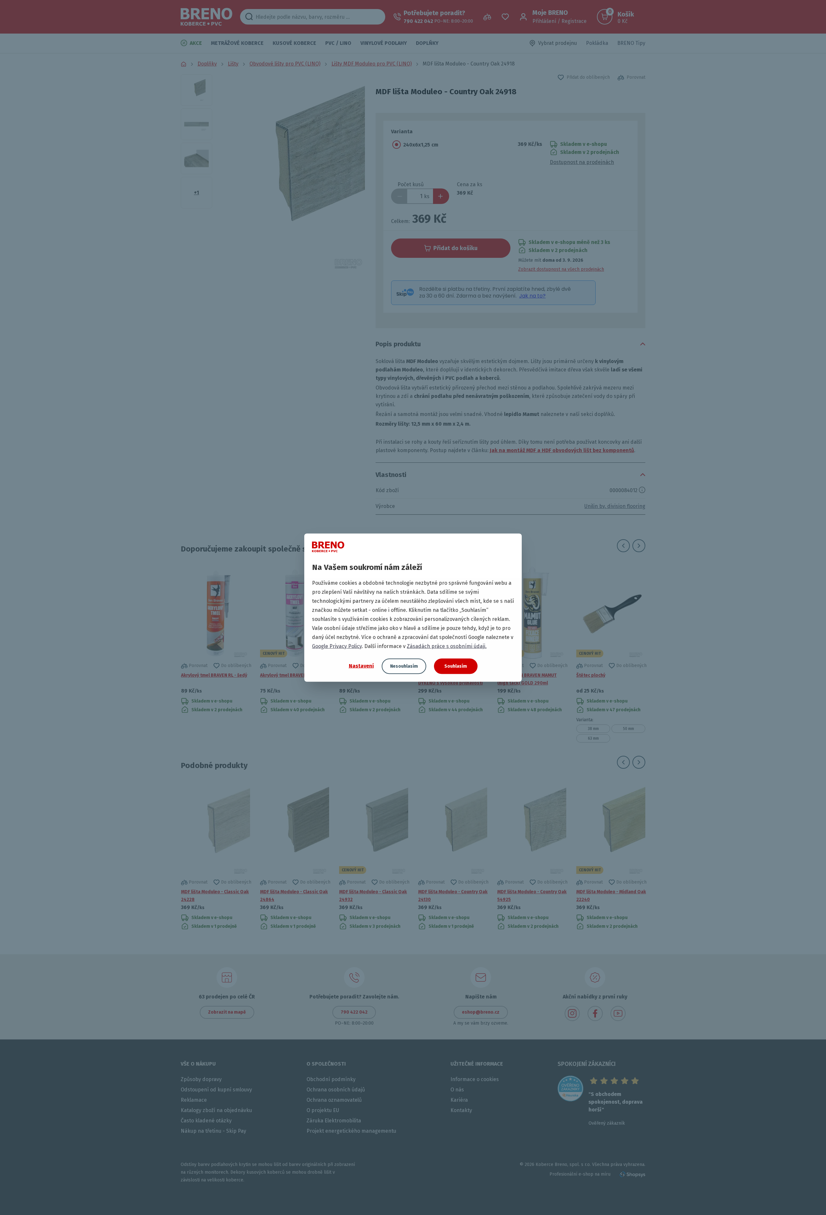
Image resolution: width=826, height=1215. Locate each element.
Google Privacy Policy (337, 646)
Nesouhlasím (404, 666)
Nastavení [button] (361, 666)
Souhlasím (455, 666)
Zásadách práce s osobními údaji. (447, 646)
